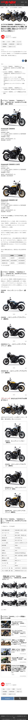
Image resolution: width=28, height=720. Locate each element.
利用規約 (3, 716)
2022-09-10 (8, 36)
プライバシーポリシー (11, 716)
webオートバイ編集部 (10, 37)
